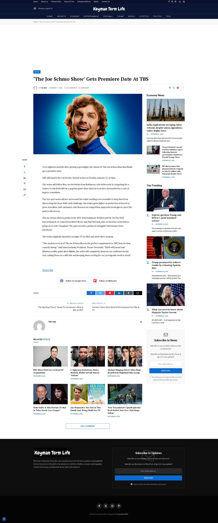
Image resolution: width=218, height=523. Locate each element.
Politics (157, 16)
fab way (44, 88)
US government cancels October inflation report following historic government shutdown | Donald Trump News (172, 152)
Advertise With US (83, 2)
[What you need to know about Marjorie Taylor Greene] (166, 294)
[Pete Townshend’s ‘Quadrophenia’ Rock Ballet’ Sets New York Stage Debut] (125, 394)
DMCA (96, 2)
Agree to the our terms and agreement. (149, 484)
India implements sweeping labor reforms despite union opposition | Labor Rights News (165, 127)
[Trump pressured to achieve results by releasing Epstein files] (166, 247)
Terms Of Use (69, 2)
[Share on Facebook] (170, 88)
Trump (120, 16)
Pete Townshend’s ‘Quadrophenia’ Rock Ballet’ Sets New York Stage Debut (124, 410)
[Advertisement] (109, 47)
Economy (74, 16)
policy (155, 484)
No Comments (71, 88)
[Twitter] (24, 172)
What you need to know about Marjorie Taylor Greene (167, 311)
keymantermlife (122, 514)
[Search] (184, 1)
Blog (37, 72)
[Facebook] (24, 166)
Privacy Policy (56, 2)
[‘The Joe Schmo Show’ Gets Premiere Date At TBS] (87, 124)
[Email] (24, 189)
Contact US (106, 2)
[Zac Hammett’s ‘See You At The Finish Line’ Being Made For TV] (88, 394)
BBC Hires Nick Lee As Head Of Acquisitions (48, 371)
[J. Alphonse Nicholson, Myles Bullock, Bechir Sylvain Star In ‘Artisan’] (88, 356)
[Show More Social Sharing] (183, 88)
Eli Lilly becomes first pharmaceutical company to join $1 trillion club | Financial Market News (172, 170)
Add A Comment (87, 426)
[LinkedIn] (24, 177)
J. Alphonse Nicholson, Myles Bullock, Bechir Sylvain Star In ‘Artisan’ (85, 373)
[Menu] (35, 8)
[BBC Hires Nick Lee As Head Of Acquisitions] (50, 356)
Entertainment (91, 16)
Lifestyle (144, 16)
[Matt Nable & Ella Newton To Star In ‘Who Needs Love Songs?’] (50, 394)
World (131, 16)
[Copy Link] (24, 194)
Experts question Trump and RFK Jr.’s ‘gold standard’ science (166, 217)
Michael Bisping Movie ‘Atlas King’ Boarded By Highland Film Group (124, 371)
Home (35, 2)
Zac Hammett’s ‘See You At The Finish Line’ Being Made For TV (86, 409)
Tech (168, 16)
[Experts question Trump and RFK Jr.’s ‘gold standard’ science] (166, 200)
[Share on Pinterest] (178, 88)
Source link (47, 269)
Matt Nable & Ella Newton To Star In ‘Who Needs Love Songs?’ (49, 409)
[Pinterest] (24, 183)
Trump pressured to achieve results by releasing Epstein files (166, 265)
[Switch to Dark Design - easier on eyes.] (180, 2)
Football (108, 16)
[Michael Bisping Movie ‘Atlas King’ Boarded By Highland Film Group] (125, 356)
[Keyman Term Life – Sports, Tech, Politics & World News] (109, 8)
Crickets (61, 16)
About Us (44, 2)
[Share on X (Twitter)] (174, 88)
